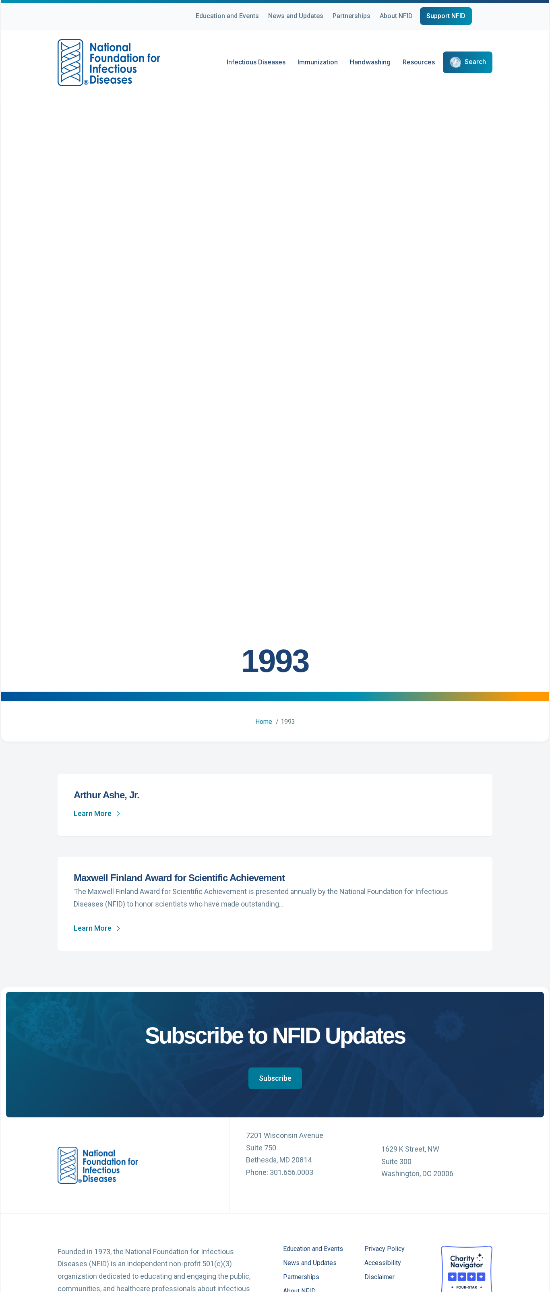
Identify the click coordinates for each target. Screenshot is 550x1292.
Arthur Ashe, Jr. (106, 794)
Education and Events (227, 16)
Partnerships (351, 16)
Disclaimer (379, 1277)
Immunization (318, 62)
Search (475, 62)
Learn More (93, 813)
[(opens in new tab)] (466, 1270)
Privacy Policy (384, 1249)
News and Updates (295, 16)
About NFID (396, 16)
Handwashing (370, 62)
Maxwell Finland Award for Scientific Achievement (179, 877)
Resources (419, 62)
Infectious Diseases (256, 62)
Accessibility (382, 1263)
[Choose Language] (492, 17)
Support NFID (445, 16)
